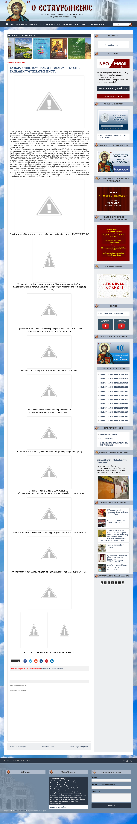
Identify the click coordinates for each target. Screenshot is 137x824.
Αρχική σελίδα (48, 746)
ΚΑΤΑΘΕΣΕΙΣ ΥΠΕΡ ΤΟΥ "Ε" (113, 96)
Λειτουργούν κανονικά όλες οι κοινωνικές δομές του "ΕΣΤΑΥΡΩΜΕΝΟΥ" (117, 558)
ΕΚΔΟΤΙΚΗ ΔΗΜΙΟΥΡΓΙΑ (49, 24)
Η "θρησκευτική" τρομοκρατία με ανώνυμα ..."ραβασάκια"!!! (117, 512)
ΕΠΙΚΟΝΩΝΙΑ (97, 24)
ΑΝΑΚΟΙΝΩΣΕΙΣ (70, 24)
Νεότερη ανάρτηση (18, 746)
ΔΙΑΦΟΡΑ (85, 24)
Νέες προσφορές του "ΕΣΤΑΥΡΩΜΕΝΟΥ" (116, 521)
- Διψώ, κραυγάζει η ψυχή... (115, 546)
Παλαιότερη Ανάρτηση (79, 746)
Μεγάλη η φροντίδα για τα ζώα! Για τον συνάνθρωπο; (117, 567)
